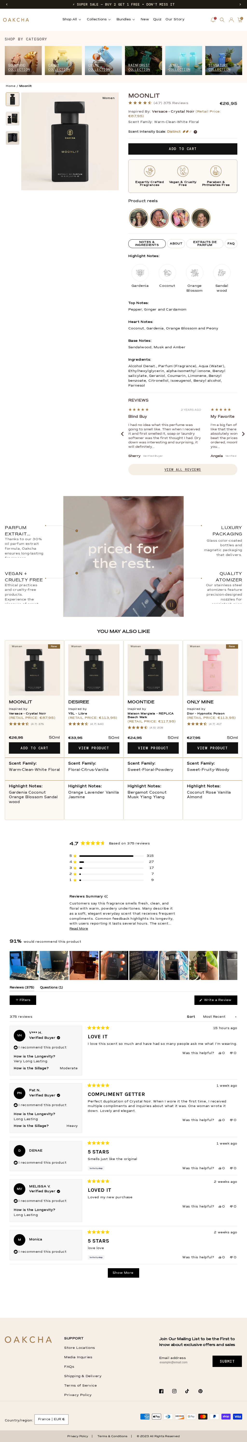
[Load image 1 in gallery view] (12, 99)
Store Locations (79, 1348)
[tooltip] (106, 897)
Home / (12, 86)
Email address (172, 1358)
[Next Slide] (233, 965)
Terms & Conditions (112, 1436)
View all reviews (183, 469)
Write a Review (220, 1001)
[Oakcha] (28, 1340)
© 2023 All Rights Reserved (158, 1436)
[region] (123, 965)
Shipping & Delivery (83, 1376)
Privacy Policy (78, 1395)
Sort (191, 1016)
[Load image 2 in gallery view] (12, 118)
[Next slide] (243, 434)
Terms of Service (80, 1385)
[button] (7, 4)
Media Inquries (78, 1357)
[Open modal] (138, 218)
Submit (227, 1361)
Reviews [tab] (22, 988)
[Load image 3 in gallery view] (12, 138)
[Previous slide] (122, 434)
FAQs (69, 1366)
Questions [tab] (51, 988)
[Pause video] (123, 556)
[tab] (147, 243)
